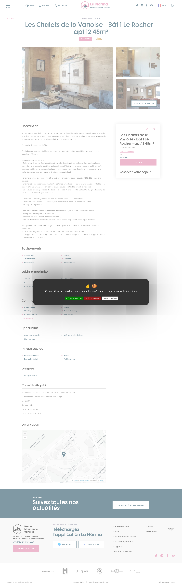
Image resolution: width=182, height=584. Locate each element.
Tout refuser (93, 298)
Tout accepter (75, 298)
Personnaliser (110, 298)
